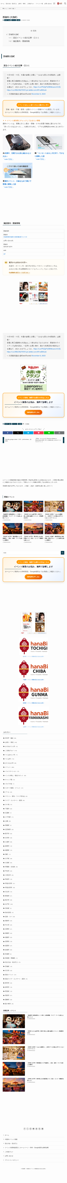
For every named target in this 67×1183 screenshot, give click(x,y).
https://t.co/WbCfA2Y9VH (16, 90)
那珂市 (8, 983)
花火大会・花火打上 (12, 962)
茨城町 (8, 966)
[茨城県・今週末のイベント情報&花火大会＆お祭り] (59, 3)
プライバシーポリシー (12, 1160)
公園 (8, 821)
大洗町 (18, 20)
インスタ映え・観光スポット (15, 775)
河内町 (8, 908)
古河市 (8, 838)
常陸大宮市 (10, 883)
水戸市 (9, 904)
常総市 (8, 879)
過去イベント (10, 975)
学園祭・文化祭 (11, 867)
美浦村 (8, 954)
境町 (8, 854)
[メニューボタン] (54, 3)
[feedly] (36, 1129)
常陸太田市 (10, 887)
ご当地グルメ (11, 750)
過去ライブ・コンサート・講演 (16, 979)
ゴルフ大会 (9, 784)
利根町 (8, 825)
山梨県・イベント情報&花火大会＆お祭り (33, 727)
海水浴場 (9, 912)
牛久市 (8, 925)
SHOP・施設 (7, 20)
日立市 (8, 892)
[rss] (39, 1129)
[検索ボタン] (65, 3)
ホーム (7, 1135)
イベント (14, 20)
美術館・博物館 (11, 958)
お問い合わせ (9, 1156)
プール (8, 792)
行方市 (8, 970)
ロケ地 (8, 804)
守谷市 (8, 871)
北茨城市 (9, 829)
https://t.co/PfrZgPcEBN (42, 87)
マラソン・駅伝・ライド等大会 (16, 796)
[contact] (42, 1129)
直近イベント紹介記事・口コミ (26, 37)
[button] (8, 432)
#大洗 (58, 87)
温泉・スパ (10, 916)
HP (4, 254)
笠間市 (8, 941)
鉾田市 (8, 987)
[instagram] (30, 1129)
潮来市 (8, 921)
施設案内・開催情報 (21, 41)
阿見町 (8, 991)
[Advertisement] (33, 204)
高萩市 (8, 995)
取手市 (8, 833)
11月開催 (27, 424)
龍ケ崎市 (9, 1004)
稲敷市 (8, 937)
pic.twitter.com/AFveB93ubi (36, 90)
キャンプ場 (10, 780)
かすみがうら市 (11, 746)
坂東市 (8, 846)
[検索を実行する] (62, 553)
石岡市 (8, 929)
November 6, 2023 (39, 94)
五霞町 (8, 813)
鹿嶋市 (8, 999)
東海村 (8, 896)
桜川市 (8, 900)
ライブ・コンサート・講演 (15, 800)
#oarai (53, 87)
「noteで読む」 (8, 159)
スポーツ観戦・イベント (14, 788)
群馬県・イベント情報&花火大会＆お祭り (33, 703)
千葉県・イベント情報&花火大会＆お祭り (33, 679)
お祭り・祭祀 (11, 742)
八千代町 (9, 817)
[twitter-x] (27, 1129)
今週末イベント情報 (11, 1139)
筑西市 (8, 946)
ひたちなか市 (10, 763)
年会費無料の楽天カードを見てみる (18, 272)
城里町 (8, 850)
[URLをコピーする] (59, 432)
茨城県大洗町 (14, 34)
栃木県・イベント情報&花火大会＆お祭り (33, 656)
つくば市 (9, 759)
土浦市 (8, 842)
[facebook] (24, 1129)
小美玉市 (9, 875)
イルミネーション (12, 771)
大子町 (8, 858)
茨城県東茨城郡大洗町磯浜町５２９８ (15, 237)
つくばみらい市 (11, 755)
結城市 (8, 950)
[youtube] (33, 1129)
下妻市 (8, 809)
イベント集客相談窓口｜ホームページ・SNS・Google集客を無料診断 (27, 1147)
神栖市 (8, 933)
